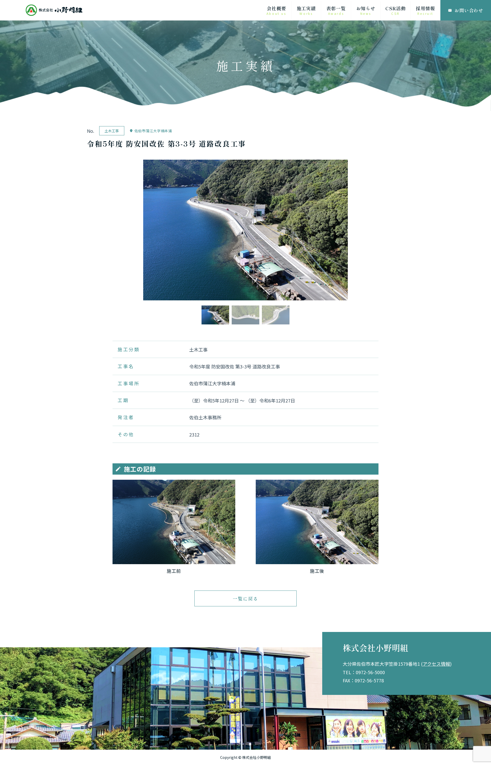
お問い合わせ (465, 10)
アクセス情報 (436, 663)
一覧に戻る (245, 598)
